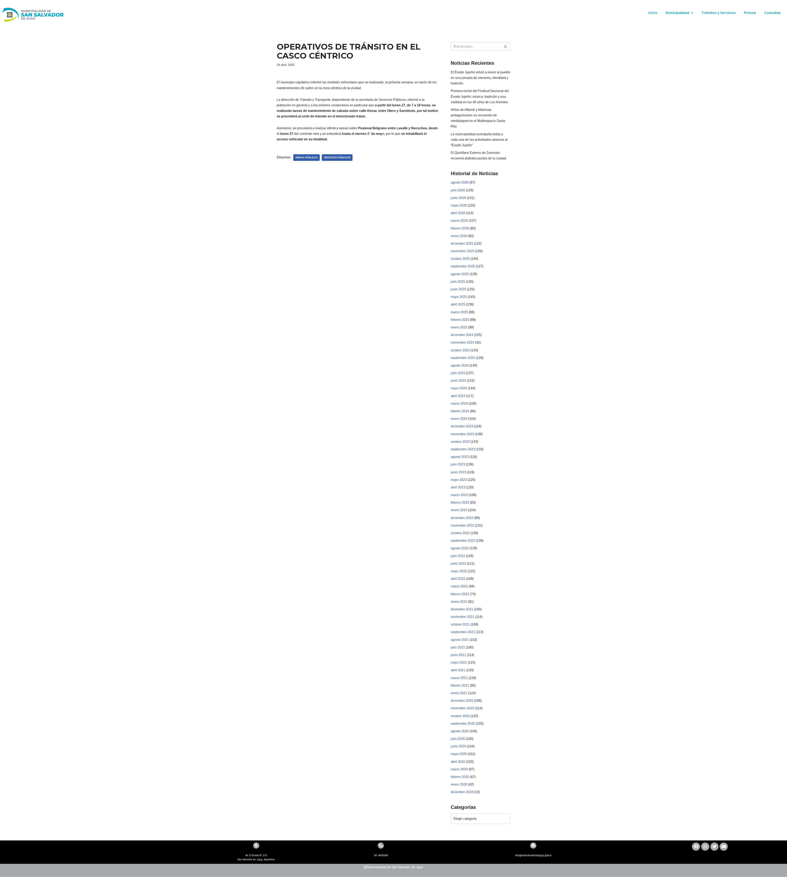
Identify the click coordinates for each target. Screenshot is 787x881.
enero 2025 (459, 327)
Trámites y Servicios (718, 13)
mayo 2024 (459, 388)
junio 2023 (458, 472)
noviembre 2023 (462, 434)
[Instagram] (705, 846)
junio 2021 (458, 655)
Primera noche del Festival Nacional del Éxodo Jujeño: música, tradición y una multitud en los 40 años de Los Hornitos (480, 96)
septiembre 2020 (463, 723)
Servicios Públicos (337, 157)
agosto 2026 (460, 182)
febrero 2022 (460, 594)
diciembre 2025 (462, 243)
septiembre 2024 (463, 358)
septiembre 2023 (463, 449)
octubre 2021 (460, 624)
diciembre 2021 (462, 609)
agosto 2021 (460, 639)
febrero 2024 (460, 411)
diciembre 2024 (462, 335)
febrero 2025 (460, 319)
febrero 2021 (460, 685)
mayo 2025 (459, 297)
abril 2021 (458, 670)
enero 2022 (459, 601)
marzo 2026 (459, 220)
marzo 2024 (459, 403)
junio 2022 (458, 563)
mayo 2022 (459, 571)
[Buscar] (505, 46)
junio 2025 (458, 289)
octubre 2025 (460, 258)
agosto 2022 (460, 548)
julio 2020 (458, 738)
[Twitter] (714, 846)
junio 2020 (458, 746)
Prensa (750, 13)
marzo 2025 (459, 312)
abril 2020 (458, 761)
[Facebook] (696, 846)
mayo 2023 (459, 479)
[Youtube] (724, 846)
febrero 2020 (460, 777)
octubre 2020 (460, 716)
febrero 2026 (460, 228)
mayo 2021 (459, 662)
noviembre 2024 (462, 342)
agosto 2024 (460, 365)
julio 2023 (458, 464)
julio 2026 (458, 190)
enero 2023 (459, 510)
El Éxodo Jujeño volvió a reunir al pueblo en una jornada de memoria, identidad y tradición (480, 77)
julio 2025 (458, 281)
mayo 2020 (459, 754)
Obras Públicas (306, 157)
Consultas (772, 13)
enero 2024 (459, 418)
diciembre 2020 (462, 700)
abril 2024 (458, 396)
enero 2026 (459, 236)
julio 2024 (458, 373)
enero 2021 (459, 693)
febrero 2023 (460, 502)
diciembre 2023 (462, 426)
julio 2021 (458, 647)
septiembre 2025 (463, 266)
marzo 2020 (459, 769)
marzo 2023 (459, 495)
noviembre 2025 (462, 251)
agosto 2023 (460, 457)
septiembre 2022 (463, 540)
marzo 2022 (459, 586)
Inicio (652, 13)
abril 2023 (458, 487)
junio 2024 (458, 380)
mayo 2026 (459, 205)
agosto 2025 (460, 274)
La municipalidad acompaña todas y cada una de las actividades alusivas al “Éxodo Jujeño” (479, 139)
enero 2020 (459, 784)
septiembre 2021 (463, 632)
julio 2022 (458, 556)
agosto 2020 (460, 731)
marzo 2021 (459, 678)
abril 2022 (458, 578)
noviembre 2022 (462, 525)
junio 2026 (458, 198)
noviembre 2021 (462, 617)
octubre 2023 (460, 441)
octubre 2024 (460, 350)
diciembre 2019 (462, 792)
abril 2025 (458, 304)
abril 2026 (458, 213)
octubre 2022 (460, 533)
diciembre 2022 (462, 518)
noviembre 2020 (462, 708)
